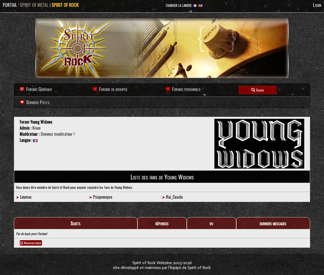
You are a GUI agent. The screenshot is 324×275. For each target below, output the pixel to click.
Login (317, 5)
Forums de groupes (113, 89)
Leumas (26, 197)
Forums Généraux (39, 89)
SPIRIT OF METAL (34, 5)
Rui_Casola (174, 197)
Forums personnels (186, 89)
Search (259, 90)
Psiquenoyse (102, 197)
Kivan (36, 128)
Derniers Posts (37, 102)
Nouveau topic (32, 243)
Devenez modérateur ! (58, 134)
